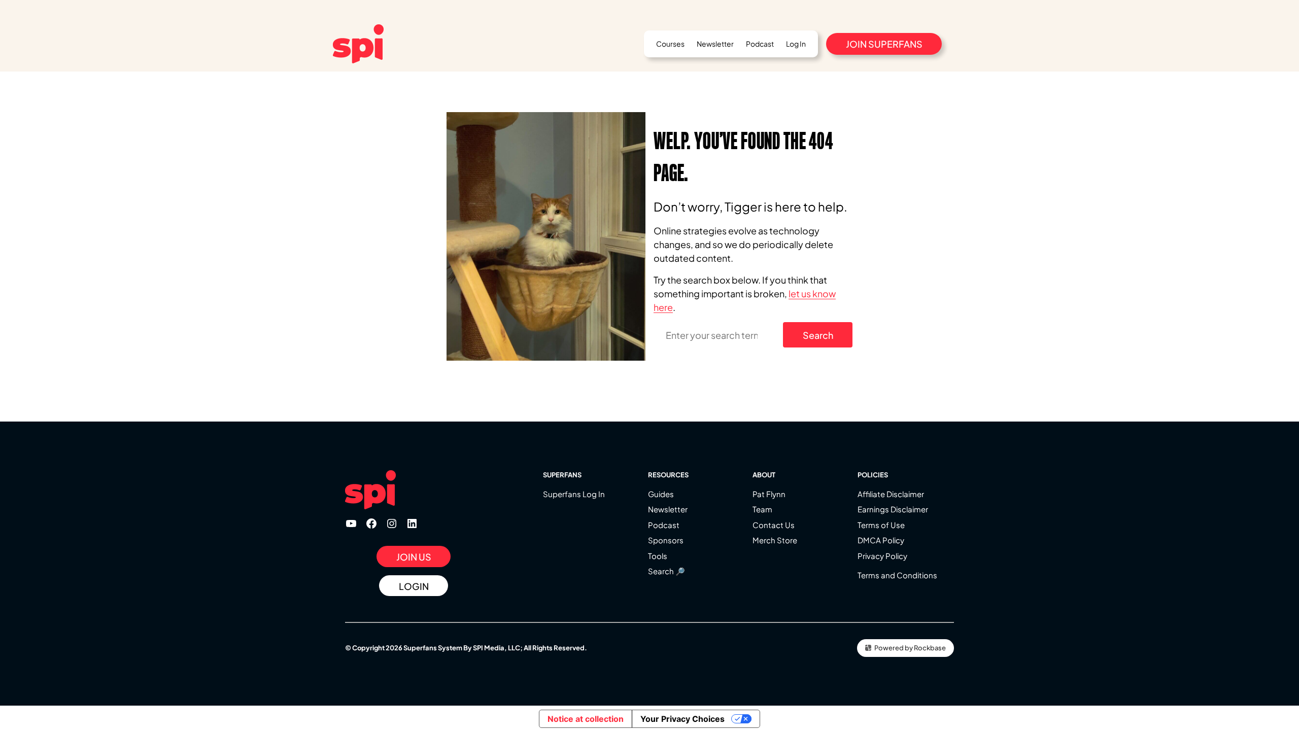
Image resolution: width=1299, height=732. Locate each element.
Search (818, 335)
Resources (668, 475)
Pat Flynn (769, 494)
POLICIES (873, 475)
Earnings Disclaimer (893, 509)
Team (762, 509)
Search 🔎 (666, 571)
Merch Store (775, 540)
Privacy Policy (882, 556)
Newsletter (668, 509)
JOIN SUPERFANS (884, 44)
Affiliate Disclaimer (891, 494)
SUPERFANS (562, 475)
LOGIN (414, 586)
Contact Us (774, 525)
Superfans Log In (574, 494)
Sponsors (665, 540)
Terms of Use (881, 525)
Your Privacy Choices (682, 719)
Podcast (663, 525)
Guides (661, 494)
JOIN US (413, 557)
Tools (657, 556)
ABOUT (764, 475)
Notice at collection (586, 719)
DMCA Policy (881, 540)
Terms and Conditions (897, 575)
